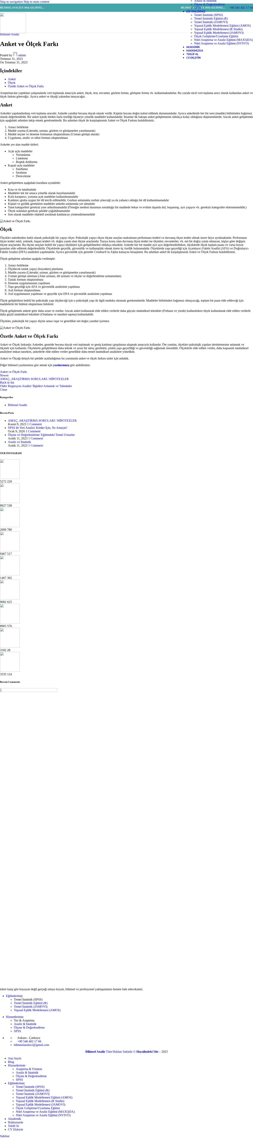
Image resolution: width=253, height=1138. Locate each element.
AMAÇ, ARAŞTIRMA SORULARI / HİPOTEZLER (42, 420)
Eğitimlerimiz (14, 996)
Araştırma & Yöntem (29, 1069)
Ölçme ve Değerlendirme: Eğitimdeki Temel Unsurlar (41, 434)
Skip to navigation (12, 1)
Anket (12, 79)
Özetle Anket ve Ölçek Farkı (26, 86)
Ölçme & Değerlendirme (209, 4)
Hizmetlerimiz (15, 1017)
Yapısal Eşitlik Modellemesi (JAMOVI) (219, 32)
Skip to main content (36, 1)
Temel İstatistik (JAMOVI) (211, 22)
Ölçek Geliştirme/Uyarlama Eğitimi (216, 36)
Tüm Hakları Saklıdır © (110, 1051)
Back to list (7, 382)
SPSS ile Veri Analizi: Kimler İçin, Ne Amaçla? (37, 427)
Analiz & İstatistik (25, 1024)
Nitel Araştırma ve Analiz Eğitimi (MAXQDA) (223, 39)
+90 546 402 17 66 (29, 1041)
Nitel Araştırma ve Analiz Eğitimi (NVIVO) (221, 43)
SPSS (197, 7)
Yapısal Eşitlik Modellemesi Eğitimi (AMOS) (222, 25)
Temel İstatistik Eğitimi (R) (211, 18)
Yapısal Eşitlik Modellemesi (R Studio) (218, 29)
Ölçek (11, 82)
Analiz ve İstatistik (19, 442)
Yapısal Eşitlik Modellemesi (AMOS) (37, 1010)
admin (22, 55)
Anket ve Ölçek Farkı (13, 371)
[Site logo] (13, 32)
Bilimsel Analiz (17, 405)
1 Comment (34, 424)
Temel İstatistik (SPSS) (208, 15)
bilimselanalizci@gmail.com (31, 1045)
